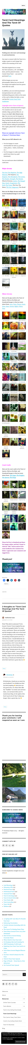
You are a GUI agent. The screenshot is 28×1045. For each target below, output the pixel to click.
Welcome (5, 991)
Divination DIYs (8, 887)
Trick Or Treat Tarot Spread (12, 959)
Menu (23, 5)
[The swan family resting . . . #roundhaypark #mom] (14, 775)
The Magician (12, 172)
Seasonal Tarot (8, 893)
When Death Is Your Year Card (12, 940)
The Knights (20, 475)
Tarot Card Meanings (9, 1013)
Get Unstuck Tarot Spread (11, 965)
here (10, 76)
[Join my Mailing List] (14, 862)
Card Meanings (8, 885)
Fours (23, 304)
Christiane (9, 675)
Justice (15, 181)
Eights (16, 306)
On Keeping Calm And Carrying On (14, 942)
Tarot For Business (8, 1024)
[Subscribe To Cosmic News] (14, 818)
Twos (14, 304)
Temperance (13, 183)
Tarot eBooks (7, 1006)
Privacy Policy (10, 1038)
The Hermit (19, 179)
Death (7, 183)
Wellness (6, 906)
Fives (3, 306)
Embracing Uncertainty (10, 923)
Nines (20, 306)
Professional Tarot (9, 891)
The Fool (4, 172)
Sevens (12, 306)
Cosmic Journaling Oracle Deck (12, 1021)
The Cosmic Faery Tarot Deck (12, 1017)
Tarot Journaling (9, 902)
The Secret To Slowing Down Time (14, 929)
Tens (3, 308)
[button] (6, 204)
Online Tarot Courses (9, 1002)
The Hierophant (12, 177)
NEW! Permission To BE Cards (12, 944)
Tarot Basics (7, 900)
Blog (3, 1028)
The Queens (5, 477)
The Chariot (5, 179)
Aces (11, 304)
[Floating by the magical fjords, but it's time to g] (14, 799)
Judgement (15, 187)
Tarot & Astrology (9, 896)
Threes (19, 304)
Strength (12, 179)
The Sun (8, 187)
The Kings (13, 477)
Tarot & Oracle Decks (10, 898)
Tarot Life (6, 904)
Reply (4, 668)
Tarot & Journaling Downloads (12, 1010)
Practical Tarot (8, 889)
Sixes (7, 306)
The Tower (9, 185)
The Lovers (21, 177)
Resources (5, 999)
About (4, 995)
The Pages (13, 475)
